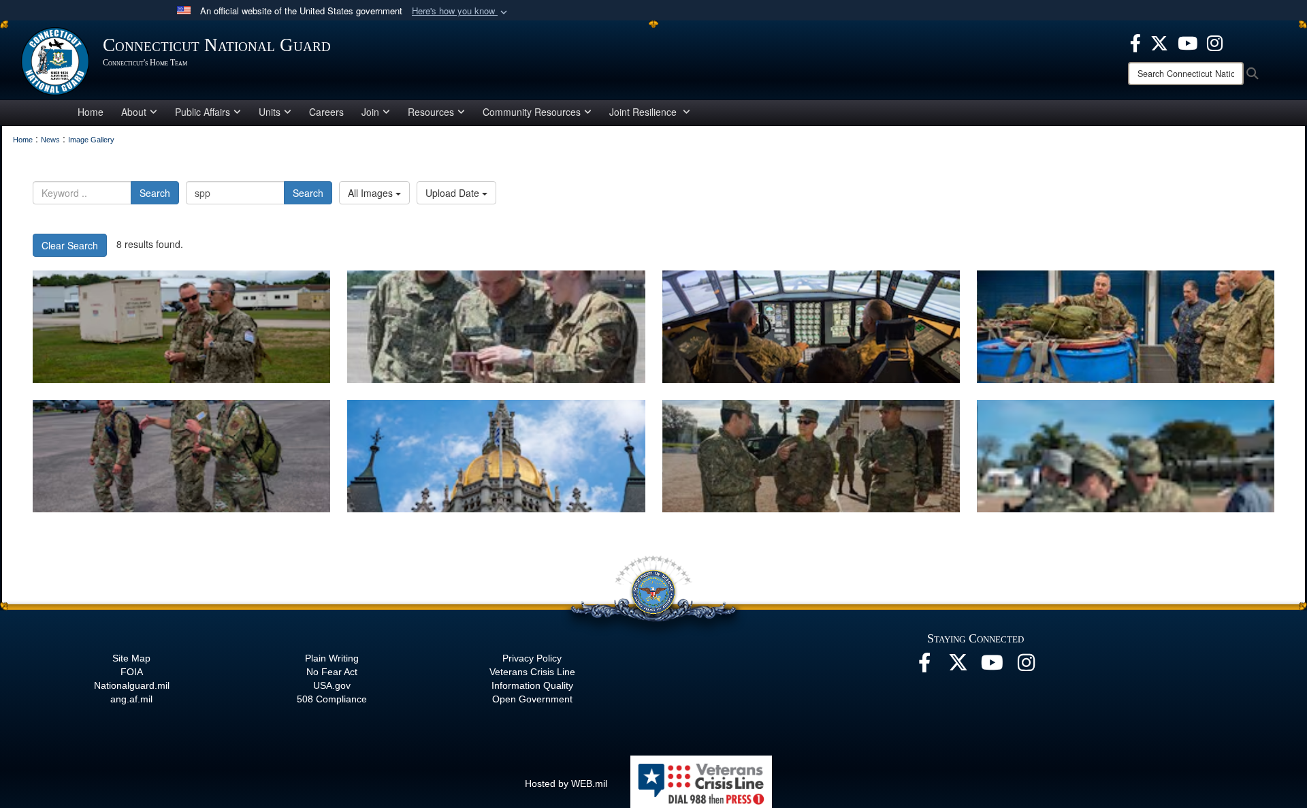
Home (90, 112)
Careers (326, 112)
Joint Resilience (644, 112)
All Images (372, 193)
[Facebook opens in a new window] (1135, 41)
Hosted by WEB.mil (566, 783)
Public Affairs (202, 112)
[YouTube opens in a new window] (1187, 41)
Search (155, 193)
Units (269, 112)
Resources (431, 112)
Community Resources (532, 112)
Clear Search (70, 245)
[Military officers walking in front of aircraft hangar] (181, 456)
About (133, 112)
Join (370, 112)
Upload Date (453, 193)
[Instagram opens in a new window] (1215, 41)
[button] (461, 11)
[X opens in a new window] (1159, 41)
